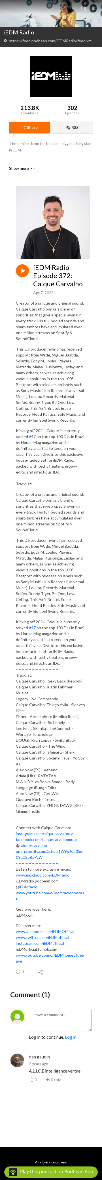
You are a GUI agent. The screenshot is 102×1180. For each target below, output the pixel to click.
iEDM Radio (18, 32)
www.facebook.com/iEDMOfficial (45, 931)
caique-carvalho (33, 845)
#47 (32, 436)
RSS (74, 127)
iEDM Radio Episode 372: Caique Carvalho (58, 275)
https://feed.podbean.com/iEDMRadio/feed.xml (50, 40)
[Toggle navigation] (95, 8)
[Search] (84, 8)
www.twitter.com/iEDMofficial (42, 937)
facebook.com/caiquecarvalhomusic (47, 839)
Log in (70, 1037)
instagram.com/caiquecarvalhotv (44, 833)
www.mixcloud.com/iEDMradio (42, 875)
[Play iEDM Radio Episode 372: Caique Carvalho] (22, 270)
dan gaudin (39, 1056)
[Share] (41, 972)
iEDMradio (28, 886)
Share (32, 127)
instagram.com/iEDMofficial (40, 943)
